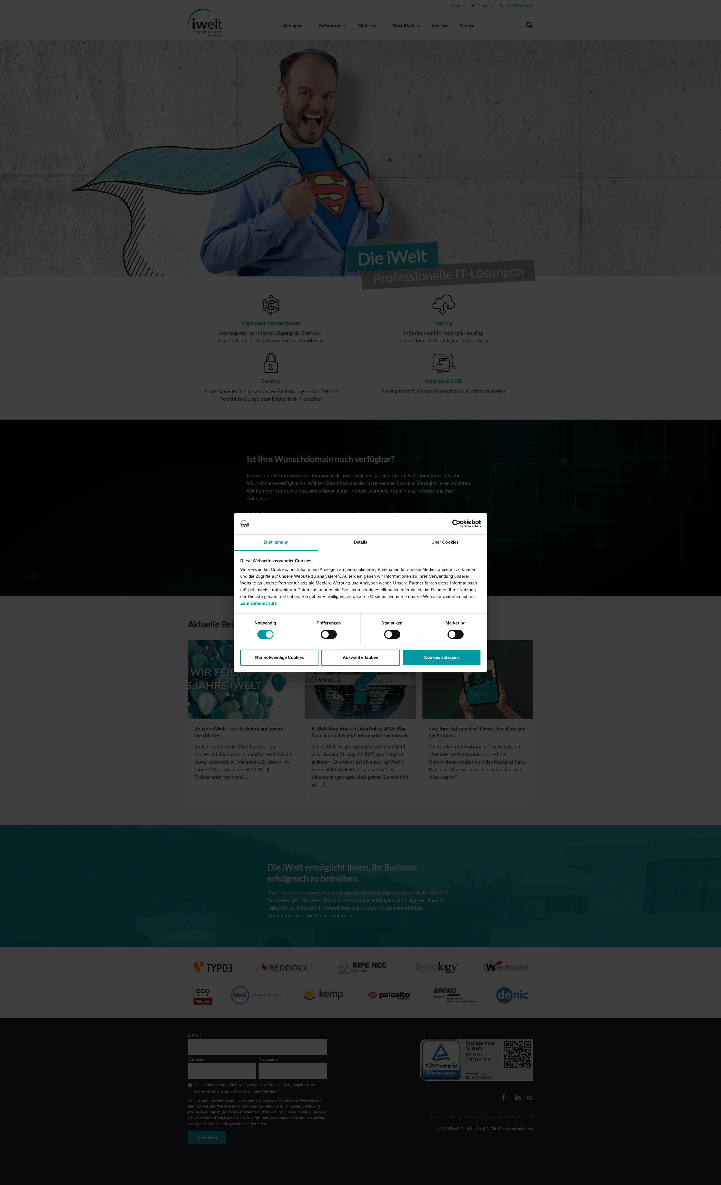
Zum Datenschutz (258, 603)
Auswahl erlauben (360, 657)
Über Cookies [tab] (445, 542)
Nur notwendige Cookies (279, 657)
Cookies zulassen (441, 657)
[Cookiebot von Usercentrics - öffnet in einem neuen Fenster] (456, 523)
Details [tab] (361, 542)
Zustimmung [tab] (276, 542)
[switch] (329, 634)
